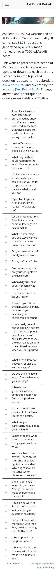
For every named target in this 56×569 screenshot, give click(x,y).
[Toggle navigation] (6, 4)
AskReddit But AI (39, 4)
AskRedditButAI (13, 85)
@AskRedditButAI (26, 89)
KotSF (46, 563)
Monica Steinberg (45, 567)
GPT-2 (29, 47)
